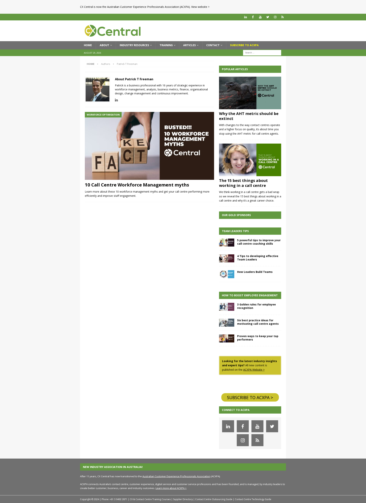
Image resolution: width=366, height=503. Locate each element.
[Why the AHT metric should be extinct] (250, 93)
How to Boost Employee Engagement (250, 295)
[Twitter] (267, 17)
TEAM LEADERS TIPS (235, 231)
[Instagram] (275, 17)
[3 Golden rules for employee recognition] (226, 307)
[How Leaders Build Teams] (226, 274)
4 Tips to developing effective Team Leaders (257, 257)
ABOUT (104, 45)
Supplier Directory (183, 499)
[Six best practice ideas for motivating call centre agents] (226, 323)
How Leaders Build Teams (255, 272)
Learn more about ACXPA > (171, 488)
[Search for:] (262, 52)
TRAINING (166, 45)
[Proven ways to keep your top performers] (226, 338)
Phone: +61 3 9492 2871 (114, 499)
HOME (88, 45)
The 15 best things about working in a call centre (243, 183)
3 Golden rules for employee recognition (256, 306)
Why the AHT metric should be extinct (249, 116)
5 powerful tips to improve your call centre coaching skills (259, 241)
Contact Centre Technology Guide (253, 499)
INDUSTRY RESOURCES (134, 45)
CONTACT (213, 45)
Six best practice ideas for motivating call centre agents (258, 321)
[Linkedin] (245, 17)
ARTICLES (189, 45)
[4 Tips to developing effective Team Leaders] (226, 258)
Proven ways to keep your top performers (257, 337)
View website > (200, 7)
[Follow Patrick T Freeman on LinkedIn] (116, 100)
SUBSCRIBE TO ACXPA (244, 45)
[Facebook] (253, 17)
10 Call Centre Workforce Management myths (137, 185)
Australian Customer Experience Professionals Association (176, 476)
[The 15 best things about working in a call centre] (250, 160)
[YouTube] (260, 17)
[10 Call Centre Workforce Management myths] (149, 146)
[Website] (282, 17)
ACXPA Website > (254, 369)
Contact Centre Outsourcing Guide (213, 499)
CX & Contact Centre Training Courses (150, 499)
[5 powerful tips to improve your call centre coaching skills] (226, 243)
